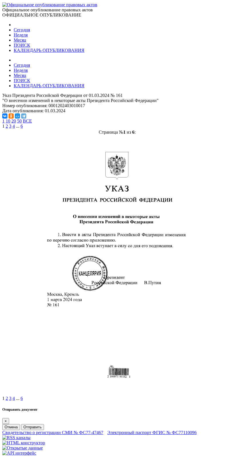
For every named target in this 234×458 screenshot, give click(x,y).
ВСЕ (27, 121)
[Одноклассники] (11, 116)
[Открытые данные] (22, 447)
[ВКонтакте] (4, 116)
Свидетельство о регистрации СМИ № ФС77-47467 (52, 432)
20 (13, 121)
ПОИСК (22, 45)
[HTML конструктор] (23, 442)
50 (19, 121)
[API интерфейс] (19, 453)
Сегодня (22, 29)
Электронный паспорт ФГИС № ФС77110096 (152, 432)
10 (8, 121)
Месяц (20, 40)
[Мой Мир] (17, 116)
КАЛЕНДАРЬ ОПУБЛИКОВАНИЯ (49, 50)
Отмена (11, 427)
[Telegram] (23, 116)
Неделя (21, 34)
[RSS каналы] (16, 437)
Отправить (32, 427)
